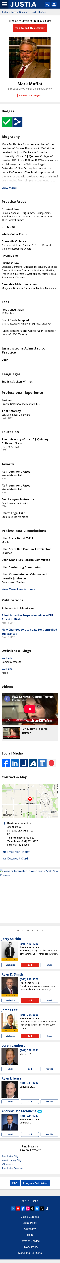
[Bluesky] (37, 1208)
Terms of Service (30, 1241)
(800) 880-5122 (29, 979)
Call (30, 964)
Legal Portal (30, 1222)
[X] (42, 1208)
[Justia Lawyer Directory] (47, 1208)
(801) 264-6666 (29, 1015)
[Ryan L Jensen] (9, 1089)
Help (30, 1234)
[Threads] (32, 1208)
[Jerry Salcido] (9, 950)
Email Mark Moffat (18, 852)
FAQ (14, 1183)
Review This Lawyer (30, 95)
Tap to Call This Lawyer (30, 28)
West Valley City (11, 1160)
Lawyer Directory (20, 12)
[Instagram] (28, 1208)
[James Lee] (9, 1021)
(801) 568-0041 (29, 1050)
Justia (5, 12)
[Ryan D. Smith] (9, 985)
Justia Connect (30, 1216)
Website (7, 658)
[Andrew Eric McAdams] (9, 1122)
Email (49, 964)
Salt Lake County (12, 1168)
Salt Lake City (39, 12)
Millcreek (7, 1164)
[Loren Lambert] (9, 1056)
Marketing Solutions (30, 1253)
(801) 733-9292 (29, 1083)
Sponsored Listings (30, 930)
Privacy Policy (30, 1247)
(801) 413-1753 (29, 944)
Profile (49, 1068)
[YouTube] (18, 1208)
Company (30, 1228)
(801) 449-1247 (29, 1116)
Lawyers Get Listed (35, 1183)
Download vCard (17, 858)
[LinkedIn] (13, 1208)
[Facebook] (23, 1208)
